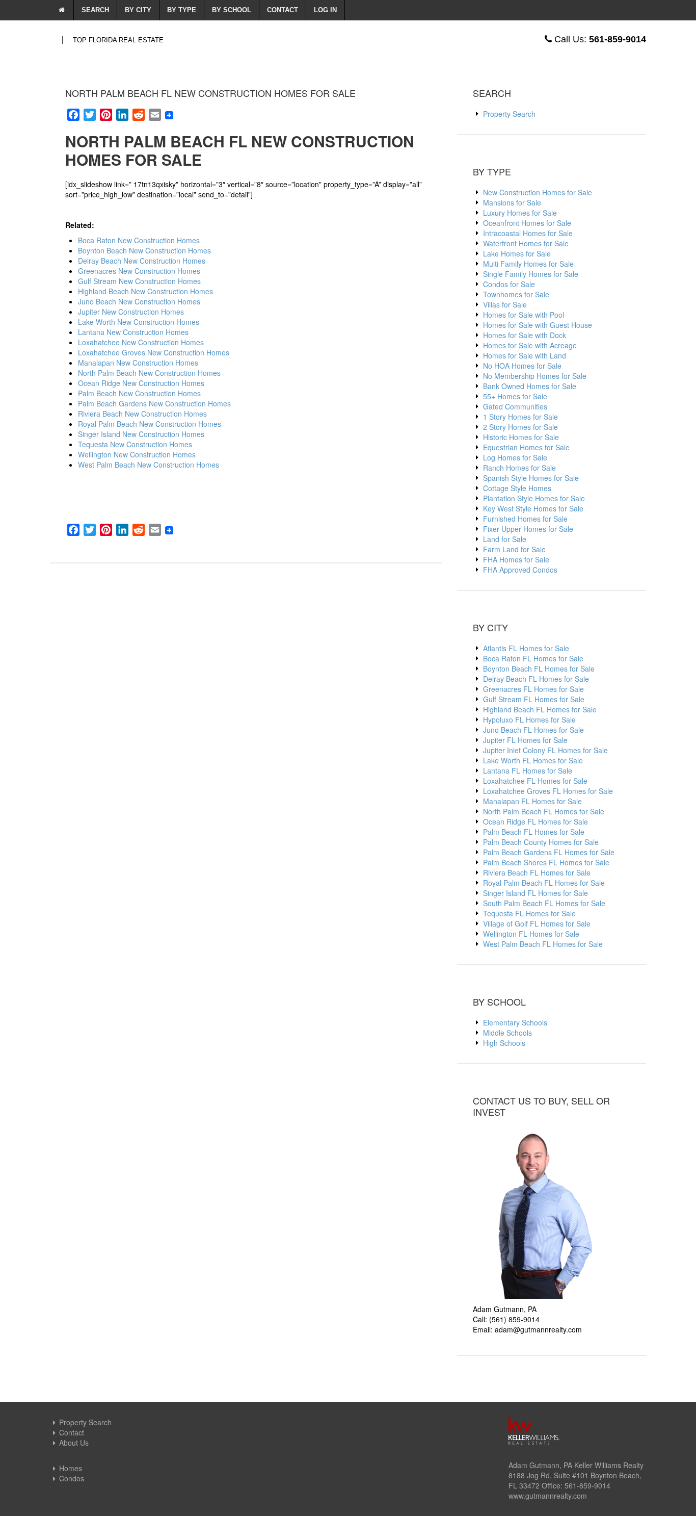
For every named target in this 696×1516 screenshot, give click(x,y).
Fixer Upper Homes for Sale (528, 529)
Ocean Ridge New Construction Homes (141, 383)
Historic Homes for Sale (521, 437)
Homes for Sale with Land (524, 355)
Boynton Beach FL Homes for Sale (539, 668)
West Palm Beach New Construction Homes (148, 464)
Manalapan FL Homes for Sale (532, 801)
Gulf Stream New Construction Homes (139, 281)
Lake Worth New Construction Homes (138, 322)
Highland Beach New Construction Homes (145, 291)
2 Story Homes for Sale (520, 427)
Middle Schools (507, 1032)
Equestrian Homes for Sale (526, 447)
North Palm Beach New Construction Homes (149, 373)
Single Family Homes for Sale (530, 274)
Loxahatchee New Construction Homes (141, 342)
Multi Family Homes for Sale (528, 264)
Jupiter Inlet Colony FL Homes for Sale (545, 750)
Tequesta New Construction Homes (135, 444)
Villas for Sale (505, 304)
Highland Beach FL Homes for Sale (540, 709)
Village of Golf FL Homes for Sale (537, 923)
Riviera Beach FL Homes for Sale (537, 872)
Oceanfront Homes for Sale (527, 223)
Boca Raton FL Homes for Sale (533, 658)
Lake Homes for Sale (517, 253)
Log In (325, 10)
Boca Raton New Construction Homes (139, 240)
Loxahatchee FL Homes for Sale (535, 781)
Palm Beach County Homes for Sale (541, 842)
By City (138, 10)
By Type (181, 10)
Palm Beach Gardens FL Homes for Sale (548, 852)
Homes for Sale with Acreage (530, 345)
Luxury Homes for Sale (520, 213)
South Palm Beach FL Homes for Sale (544, 903)
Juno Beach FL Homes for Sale (533, 730)
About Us (74, 1442)
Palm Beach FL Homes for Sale (533, 832)
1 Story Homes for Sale (520, 417)
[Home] (62, 10)
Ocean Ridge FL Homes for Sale (535, 821)
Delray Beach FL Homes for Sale (536, 679)
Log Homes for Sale (515, 457)
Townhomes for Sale (516, 294)
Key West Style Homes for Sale (533, 508)
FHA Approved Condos (520, 569)
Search (95, 10)
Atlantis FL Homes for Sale (526, 648)
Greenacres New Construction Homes (139, 271)
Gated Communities (515, 406)
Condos (71, 1478)
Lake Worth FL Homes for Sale (533, 760)
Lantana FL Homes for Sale (527, 770)
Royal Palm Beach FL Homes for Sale (544, 883)
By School (231, 10)
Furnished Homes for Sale (525, 518)
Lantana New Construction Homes (133, 332)
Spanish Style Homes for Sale (531, 478)
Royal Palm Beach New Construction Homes (149, 424)
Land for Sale (504, 539)
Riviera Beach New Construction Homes (142, 413)
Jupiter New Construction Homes (131, 311)
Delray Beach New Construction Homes (141, 260)
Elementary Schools (515, 1022)
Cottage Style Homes (517, 488)
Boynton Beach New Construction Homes (144, 250)
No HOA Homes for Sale (522, 366)
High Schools (504, 1043)
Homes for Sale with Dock (524, 335)
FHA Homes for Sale (516, 559)
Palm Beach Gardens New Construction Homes (154, 403)
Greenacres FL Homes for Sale (533, 689)
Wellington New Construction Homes (137, 454)
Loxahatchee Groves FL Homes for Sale (548, 791)
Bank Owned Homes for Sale (529, 386)
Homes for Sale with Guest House (537, 325)
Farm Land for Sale (514, 549)
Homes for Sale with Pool (523, 315)
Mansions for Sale (512, 202)
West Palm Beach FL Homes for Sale (543, 944)
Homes (70, 1468)
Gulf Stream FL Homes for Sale (533, 699)
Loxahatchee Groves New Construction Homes (153, 352)
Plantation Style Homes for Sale (534, 498)
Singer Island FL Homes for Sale (535, 893)
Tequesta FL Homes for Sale (529, 913)
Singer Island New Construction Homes (141, 434)
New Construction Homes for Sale (537, 192)
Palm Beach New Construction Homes (139, 393)
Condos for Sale (509, 284)
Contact (282, 10)
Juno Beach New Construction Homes (139, 301)
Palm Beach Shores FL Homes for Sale (546, 862)
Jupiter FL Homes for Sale (525, 740)
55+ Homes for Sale (515, 396)
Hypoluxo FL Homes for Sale (529, 719)
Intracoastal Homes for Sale (528, 233)
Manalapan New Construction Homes (138, 362)
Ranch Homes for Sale (519, 467)
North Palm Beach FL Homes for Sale (543, 811)
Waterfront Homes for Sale (526, 243)
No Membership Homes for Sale (534, 376)
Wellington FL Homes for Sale (531, 934)
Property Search (509, 114)
